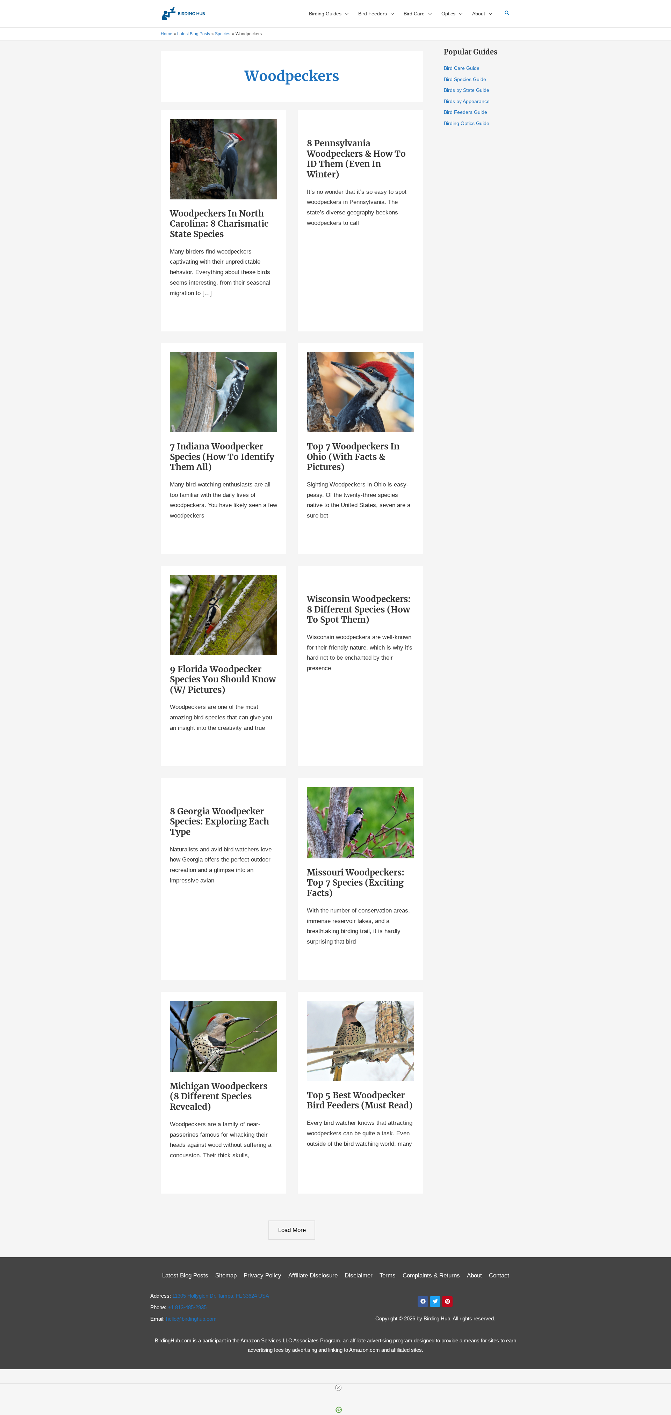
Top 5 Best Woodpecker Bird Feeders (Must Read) (360, 1100)
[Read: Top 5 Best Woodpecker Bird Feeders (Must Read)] (360, 1041)
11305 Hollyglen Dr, (220, 1296)
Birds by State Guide (466, 90)
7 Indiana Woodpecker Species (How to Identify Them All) (222, 456)
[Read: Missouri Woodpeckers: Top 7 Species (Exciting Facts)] (360, 822)
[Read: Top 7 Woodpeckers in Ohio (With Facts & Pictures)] (360, 392)
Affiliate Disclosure (313, 1275)
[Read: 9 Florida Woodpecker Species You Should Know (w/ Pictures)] (223, 614)
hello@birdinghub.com (191, 1319)
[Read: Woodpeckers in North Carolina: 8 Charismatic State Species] (223, 159)
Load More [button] (292, 1230)
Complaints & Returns (431, 1275)
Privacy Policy (262, 1275)
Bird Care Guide (461, 68)
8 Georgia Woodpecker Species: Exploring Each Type (219, 821)
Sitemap (226, 1275)
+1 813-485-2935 (187, 1307)
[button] (344, 13)
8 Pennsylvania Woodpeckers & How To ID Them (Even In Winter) (356, 159)
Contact (499, 1275)
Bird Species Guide (465, 79)
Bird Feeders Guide (465, 112)
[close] (338, 1388)
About (474, 1275)
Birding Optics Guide (466, 123)
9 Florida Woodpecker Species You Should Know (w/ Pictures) (223, 679)
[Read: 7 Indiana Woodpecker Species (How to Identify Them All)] (223, 392)
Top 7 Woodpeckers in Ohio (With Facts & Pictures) (353, 456)
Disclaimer (359, 1275)
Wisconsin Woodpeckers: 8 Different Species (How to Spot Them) (359, 609)
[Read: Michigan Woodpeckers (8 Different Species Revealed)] (223, 1036)
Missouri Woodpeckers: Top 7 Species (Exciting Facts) (355, 883)
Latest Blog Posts (185, 1275)
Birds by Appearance (467, 101)
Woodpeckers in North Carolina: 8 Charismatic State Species (219, 224)
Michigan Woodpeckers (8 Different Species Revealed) (218, 1096)
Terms (388, 1275)
